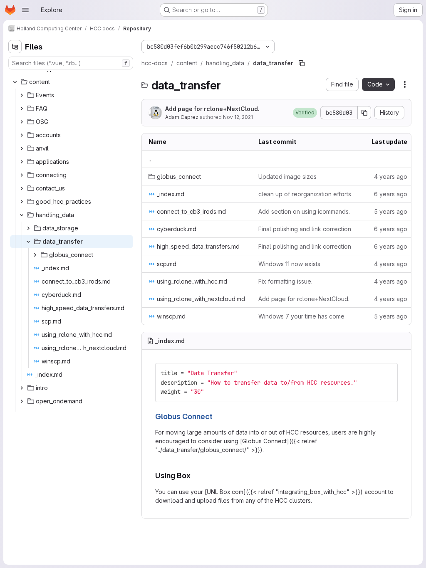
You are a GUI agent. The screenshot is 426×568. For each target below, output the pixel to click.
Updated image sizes (287, 176)
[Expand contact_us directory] (22, 188)
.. (150, 159)
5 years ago (390, 211)
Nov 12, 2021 (238, 117)
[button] (305, 113)
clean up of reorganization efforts (304, 194)
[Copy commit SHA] (364, 112)
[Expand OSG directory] (22, 122)
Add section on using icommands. (304, 211)
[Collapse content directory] (15, 82)
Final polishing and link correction (304, 228)
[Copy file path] (301, 63)
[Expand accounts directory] (22, 135)
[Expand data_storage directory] (28, 228)
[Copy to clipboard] (387, 373)
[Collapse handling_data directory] (22, 215)
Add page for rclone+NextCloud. (212, 108)
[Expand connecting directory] (22, 175)
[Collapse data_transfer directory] (28, 242)
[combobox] (70, 63)
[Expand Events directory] (22, 95)
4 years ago (390, 176)
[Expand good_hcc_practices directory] (22, 202)
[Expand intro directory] (22, 388)
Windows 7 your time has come (301, 316)
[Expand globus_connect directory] (35, 255)
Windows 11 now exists (289, 263)
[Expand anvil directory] (22, 148)
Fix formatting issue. (285, 281)
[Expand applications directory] (22, 162)
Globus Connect (184, 416)
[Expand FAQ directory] (22, 109)
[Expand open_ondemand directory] (22, 401)
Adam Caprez (181, 117)
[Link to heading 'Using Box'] (195, 475)
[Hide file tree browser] (15, 46)
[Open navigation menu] (25, 10)
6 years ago (390, 194)
